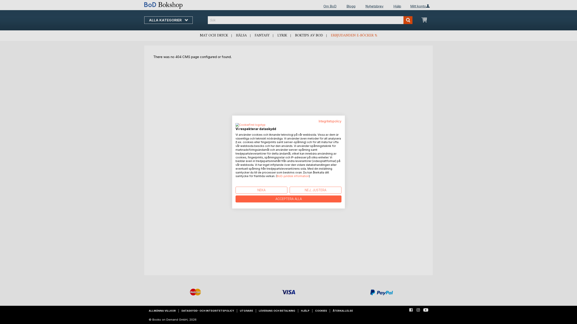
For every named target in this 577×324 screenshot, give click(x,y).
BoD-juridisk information (293, 176)
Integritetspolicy (330, 121)
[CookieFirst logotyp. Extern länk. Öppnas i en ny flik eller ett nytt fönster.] (251, 125)
